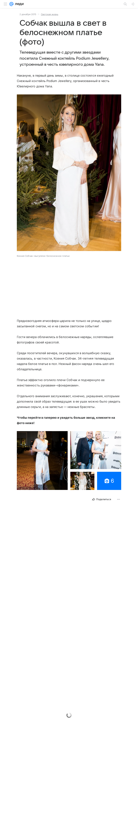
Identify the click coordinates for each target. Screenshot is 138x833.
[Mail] (11, 4)
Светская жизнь (49, 14)
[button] (69, 173)
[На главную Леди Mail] (18, 4)
